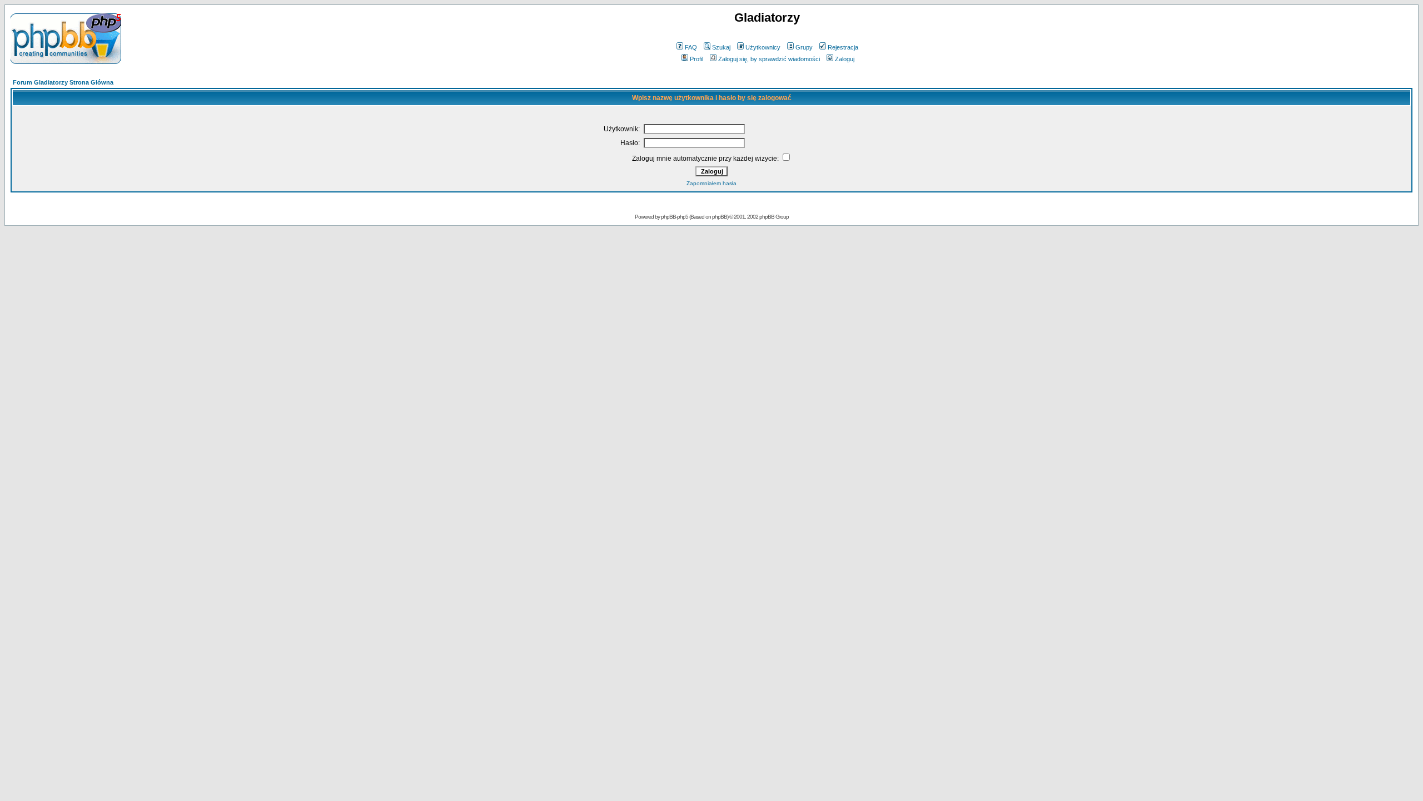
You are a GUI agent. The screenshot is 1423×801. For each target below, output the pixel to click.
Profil (696, 59)
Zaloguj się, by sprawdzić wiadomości (769, 59)
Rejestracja (843, 47)
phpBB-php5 (675, 217)
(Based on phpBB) (708, 217)
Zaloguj (844, 59)
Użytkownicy (762, 47)
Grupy (804, 47)
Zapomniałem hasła (711, 183)
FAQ (691, 47)
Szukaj (721, 47)
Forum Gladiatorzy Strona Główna (63, 82)
